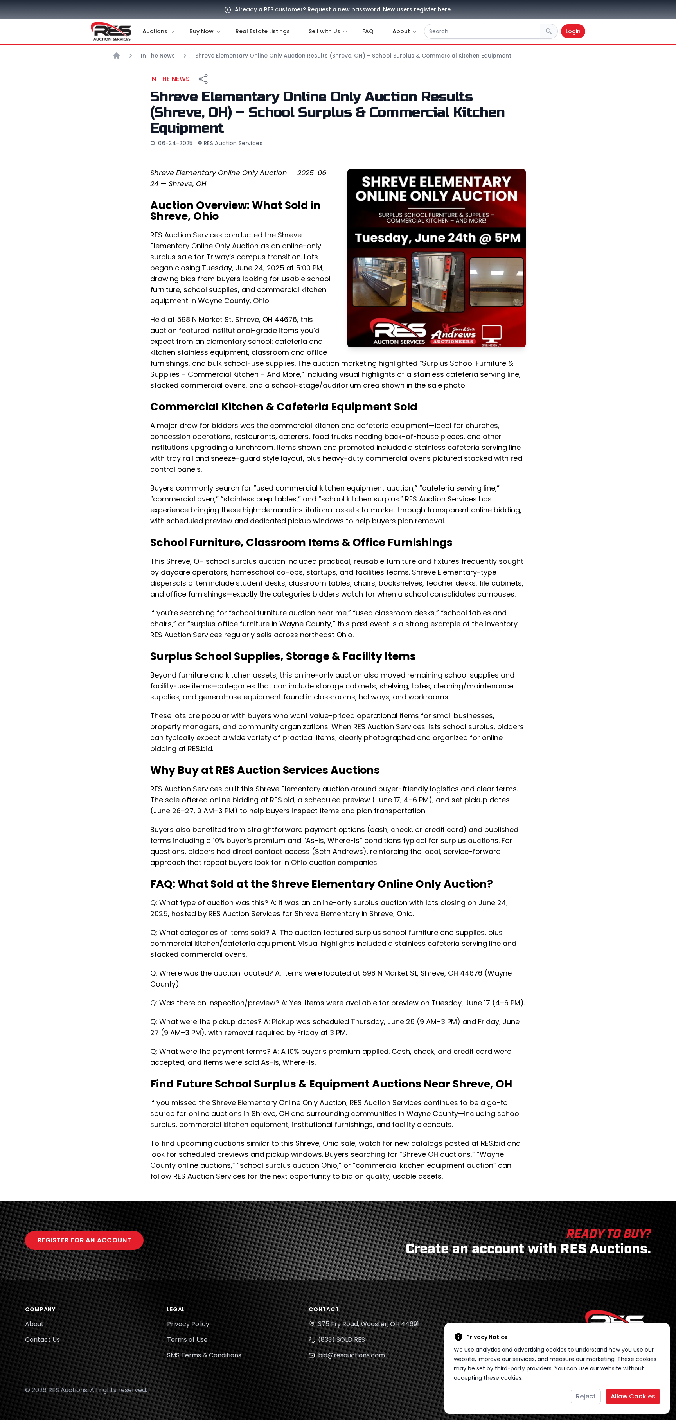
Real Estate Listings (263, 31)
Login (573, 31)
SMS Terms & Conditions (204, 1355)
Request (319, 9)
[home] (111, 31)
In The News (170, 78)
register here (432, 9)
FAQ (368, 31)
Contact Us (42, 1339)
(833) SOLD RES (341, 1339)
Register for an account (84, 1240)
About (34, 1323)
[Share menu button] (203, 79)
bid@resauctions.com (351, 1355)
